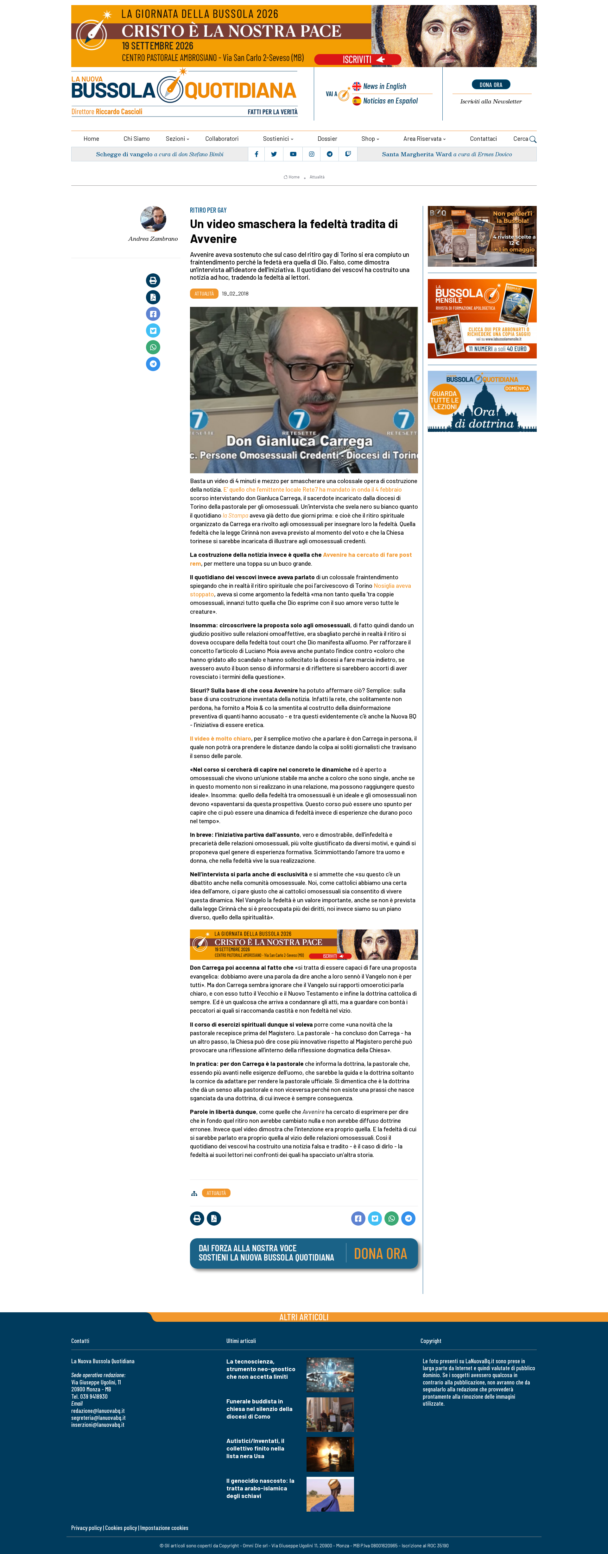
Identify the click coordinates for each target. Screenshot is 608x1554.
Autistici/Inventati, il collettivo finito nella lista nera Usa (255, 1448)
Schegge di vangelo (124, 154)
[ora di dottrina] (482, 401)
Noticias (390, 100)
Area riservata (422, 138)
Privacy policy (86, 1527)
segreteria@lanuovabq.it (98, 1417)
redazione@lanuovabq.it (98, 1410)
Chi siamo (137, 138)
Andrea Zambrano (153, 238)
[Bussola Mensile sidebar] (482, 318)
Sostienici (276, 138)
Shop (368, 138)
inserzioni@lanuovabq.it (97, 1424)
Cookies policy (121, 1527)
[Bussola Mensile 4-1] (482, 236)
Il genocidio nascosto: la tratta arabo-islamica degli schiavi (260, 1488)
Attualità (317, 176)
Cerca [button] (521, 138)
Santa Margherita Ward (417, 154)
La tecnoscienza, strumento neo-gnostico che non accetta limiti (260, 1369)
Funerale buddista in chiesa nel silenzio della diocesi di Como (259, 1408)
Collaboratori (222, 138)
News (384, 85)
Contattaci (483, 138)
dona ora (491, 84)
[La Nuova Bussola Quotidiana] (185, 94)
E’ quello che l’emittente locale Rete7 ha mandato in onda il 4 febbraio (312, 489)
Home (91, 138)
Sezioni (175, 138)
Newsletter (491, 101)
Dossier (327, 138)
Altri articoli (304, 1316)
